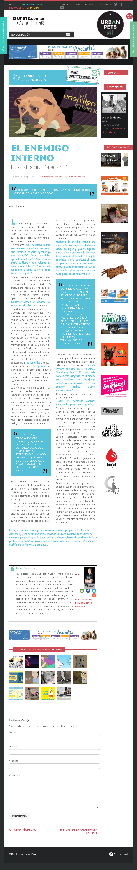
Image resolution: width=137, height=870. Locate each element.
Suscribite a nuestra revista (133, 39)
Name (14, 732)
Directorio (33, 7)
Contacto (66, 4)
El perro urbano (74, 176)
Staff (79, 4)
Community (34, 76)
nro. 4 (115, 132)
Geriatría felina (23, 829)
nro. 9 (84, 176)
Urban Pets (117, 128)
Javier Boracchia (45, 176)
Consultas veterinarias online (3, 36)
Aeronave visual (120, 854)
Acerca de (90, 4)
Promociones (16, 7)
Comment (15, 775)
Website (14, 760)
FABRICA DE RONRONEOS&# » (109, 160)
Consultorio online (32, 4)
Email (13, 746)
